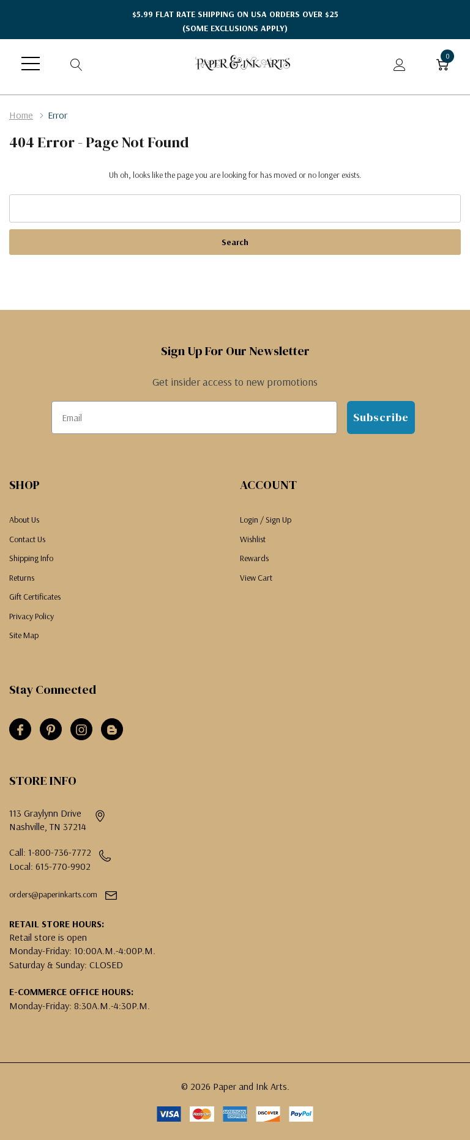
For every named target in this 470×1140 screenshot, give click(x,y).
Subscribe (381, 417)
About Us (24, 519)
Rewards (254, 558)
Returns (21, 577)
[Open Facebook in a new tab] (20, 729)
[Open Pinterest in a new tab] (50, 729)
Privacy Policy (31, 616)
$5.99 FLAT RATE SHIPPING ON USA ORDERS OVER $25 (235, 21)
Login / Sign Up (265, 519)
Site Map (24, 635)
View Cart (256, 577)
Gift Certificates (35, 596)
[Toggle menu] (30, 63)
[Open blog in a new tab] (112, 729)
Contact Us (27, 539)
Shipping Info (31, 558)
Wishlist (253, 539)
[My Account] (400, 63)
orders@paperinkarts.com (53, 894)
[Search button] (76, 63)
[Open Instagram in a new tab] (81, 729)
